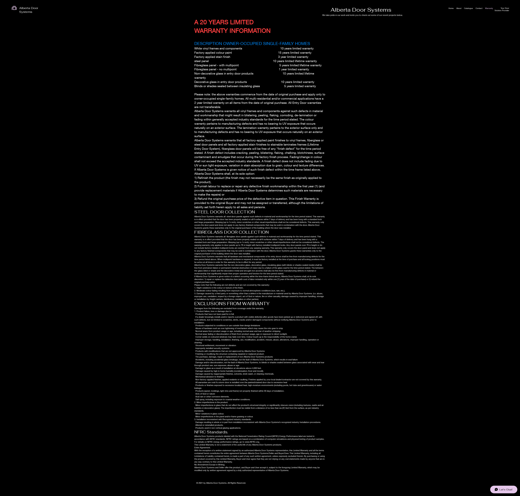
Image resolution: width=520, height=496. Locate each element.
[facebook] (312, 483)
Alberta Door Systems (28, 10)
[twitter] (317, 483)
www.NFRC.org (252, 442)
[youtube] (321, 483)
